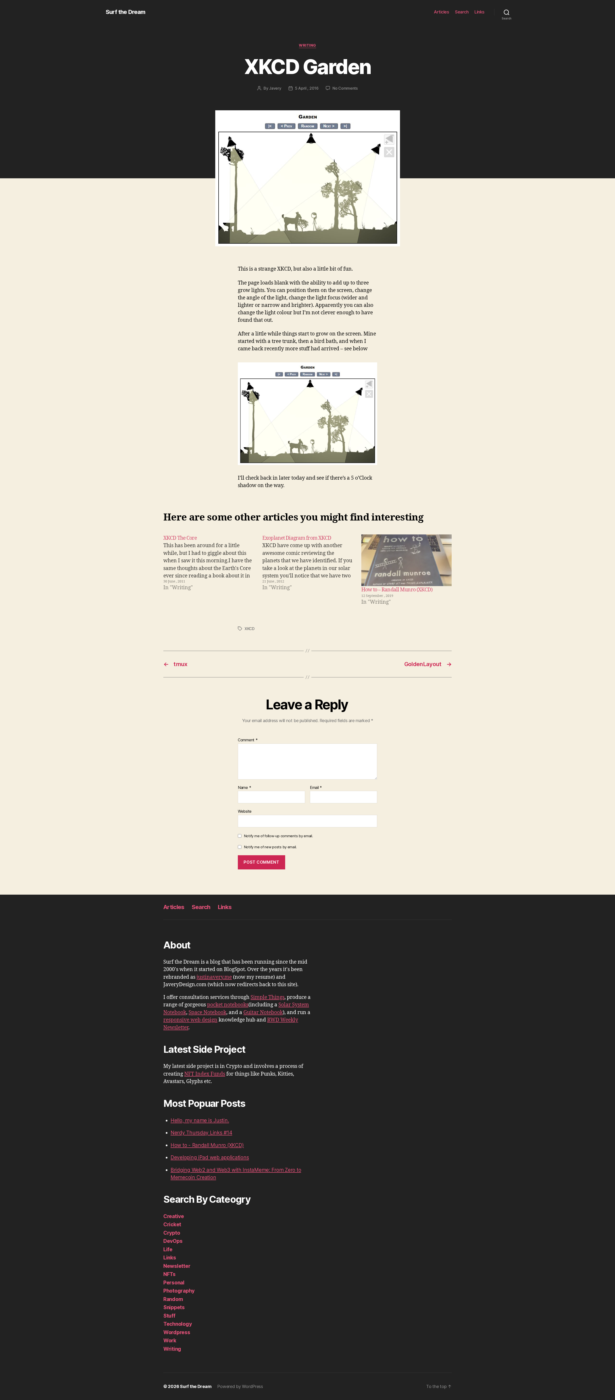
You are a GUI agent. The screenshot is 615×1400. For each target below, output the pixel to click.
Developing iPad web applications (210, 1157)
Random (173, 1299)
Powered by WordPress (240, 1386)
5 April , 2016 (307, 88)
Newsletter (176, 1266)
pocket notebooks (227, 1005)
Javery (275, 88)
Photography (179, 1291)
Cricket (172, 1224)
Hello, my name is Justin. (200, 1120)
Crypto (171, 1233)
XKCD (250, 628)
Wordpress (176, 1332)
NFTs (169, 1274)
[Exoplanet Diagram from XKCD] (307, 570)
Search (461, 11)
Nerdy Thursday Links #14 (201, 1133)
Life (167, 1249)
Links (479, 11)
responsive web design (190, 1020)
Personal (173, 1283)
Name (244, 788)
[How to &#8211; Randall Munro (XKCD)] (406, 560)
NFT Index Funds (204, 1074)
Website (245, 811)
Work (169, 1341)
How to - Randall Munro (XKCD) (207, 1145)
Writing (307, 45)
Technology (177, 1324)
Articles (441, 11)
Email (316, 788)
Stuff (169, 1316)
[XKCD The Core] (208, 570)
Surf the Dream (125, 12)
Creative (173, 1216)
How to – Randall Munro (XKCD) (396, 590)
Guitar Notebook (263, 1012)
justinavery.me (214, 977)
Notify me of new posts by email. (270, 847)
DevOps (172, 1241)
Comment (248, 740)
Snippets (174, 1307)
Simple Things (267, 997)
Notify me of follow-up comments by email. (278, 836)
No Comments (345, 88)
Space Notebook (207, 1012)
